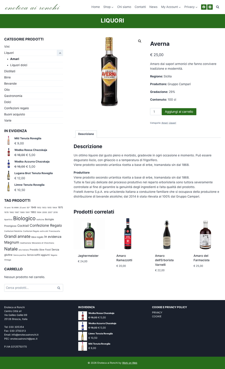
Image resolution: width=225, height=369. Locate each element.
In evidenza (52, 236)
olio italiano (24, 250)
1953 (44, 207)
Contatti (140, 7)
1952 (39, 207)
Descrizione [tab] (86, 134)
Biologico (24, 218)
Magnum (11, 242)
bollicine (40, 219)
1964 (54, 207)
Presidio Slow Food (40, 249)
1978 (6, 212)
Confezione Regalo (46, 225)
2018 (55, 212)
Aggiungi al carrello (179, 111)
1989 (22, 212)
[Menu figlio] (60, 53)
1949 (33, 207)
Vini (6, 46)
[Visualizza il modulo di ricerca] (217, 7)
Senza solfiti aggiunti (38, 254)
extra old (44, 231)
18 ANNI (15, 207)
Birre (7, 77)
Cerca (59, 288)
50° (28, 207)
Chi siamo (124, 7)
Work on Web (129, 362)
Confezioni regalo (16, 108)
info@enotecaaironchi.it (25, 334)
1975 (60, 207)
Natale (11, 249)
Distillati (9, 71)
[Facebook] (204, 7)
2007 (50, 212)
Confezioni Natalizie (13, 231)
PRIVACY (157, 312)
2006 (44, 212)
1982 (11, 212)
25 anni (23, 207)
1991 (27, 212)
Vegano (54, 255)
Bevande (10, 83)
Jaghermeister (88, 255)
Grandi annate (17, 236)
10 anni (7, 207)
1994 (39, 212)
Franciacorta (54, 231)
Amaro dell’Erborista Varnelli (164, 260)
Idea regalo (37, 237)
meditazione (25, 243)
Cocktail (23, 225)
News (153, 7)
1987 (17, 212)
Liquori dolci (18, 65)
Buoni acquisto (14, 114)
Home (95, 7)
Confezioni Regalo (31, 231)
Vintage (7, 260)
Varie (7, 120)
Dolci (7, 102)
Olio (7, 89)
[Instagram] (210, 7)
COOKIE (156, 316)
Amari (165, 123)
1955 (49, 207)
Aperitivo (8, 219)
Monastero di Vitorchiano (43, 243)
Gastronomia (13, 96)
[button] (140, 41)
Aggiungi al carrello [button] (89, 269)
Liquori (112, 20)
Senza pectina (19, 255)
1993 (33, 212)
